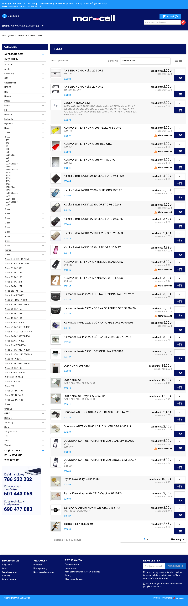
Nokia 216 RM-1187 (14, 291)
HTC (6, 92)
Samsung (8, 422)
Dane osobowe (72, 564)
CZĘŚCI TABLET (13, 450)
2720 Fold (10, 199)
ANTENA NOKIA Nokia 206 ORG (83, 70)
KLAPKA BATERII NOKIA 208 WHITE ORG (89, 159)
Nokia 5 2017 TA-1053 (15, 322)
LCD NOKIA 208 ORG (77, 365)
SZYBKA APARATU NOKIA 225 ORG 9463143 (92, 507)
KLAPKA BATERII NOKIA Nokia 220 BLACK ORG (93, 261)
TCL (6, 436)
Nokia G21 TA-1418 (14, 395)
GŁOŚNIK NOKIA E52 (77, 102)
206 (7, 143)
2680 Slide (11, 187)
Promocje (37, 565)
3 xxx (7, 209)
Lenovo (7, 105)
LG (5, 110)
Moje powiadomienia (74, 579)
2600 (8, 166)
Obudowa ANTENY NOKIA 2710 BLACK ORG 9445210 (97, 412)
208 (7, 149)
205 (7, 140)
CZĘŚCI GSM (11, 59)
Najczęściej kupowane (43, 572)
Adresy (68, 575)
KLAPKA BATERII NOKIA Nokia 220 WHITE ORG (93, 278)
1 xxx (7, 133)
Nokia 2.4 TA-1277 (13, 286)
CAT (6, 78)
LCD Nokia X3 (72, 379)
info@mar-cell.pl (98, 3)
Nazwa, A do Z (145, 61)
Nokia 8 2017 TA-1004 (15, 372)
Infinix (7, 101)
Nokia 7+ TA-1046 (13, 359)
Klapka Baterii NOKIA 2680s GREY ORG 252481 (93, 204)
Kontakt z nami (9, 579)
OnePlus (8, 409)
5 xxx (7, 213)
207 (7, 146)
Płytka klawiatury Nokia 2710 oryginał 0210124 (93, 493)
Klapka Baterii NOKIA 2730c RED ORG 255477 (92, 247)
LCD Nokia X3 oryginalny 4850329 (85, 396)
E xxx (7, 245)
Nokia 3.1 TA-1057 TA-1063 (18, 304)
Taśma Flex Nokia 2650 (78, 523)
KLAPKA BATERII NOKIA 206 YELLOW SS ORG (92, 127)
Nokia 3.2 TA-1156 (13, 309)
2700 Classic (11, 193)
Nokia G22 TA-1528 (14, 400)
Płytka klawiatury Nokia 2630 (82, 479)
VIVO (6, 440)
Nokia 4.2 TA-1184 (13, 318)
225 (7, 158)
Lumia (8, 250)
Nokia (7, 128)
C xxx (7, 241)
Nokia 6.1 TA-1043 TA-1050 (18, 350)
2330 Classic (11, 164)
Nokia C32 (9, 386)
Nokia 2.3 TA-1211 (13, 282)
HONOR (7, 87)
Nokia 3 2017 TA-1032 (15, 295)
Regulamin (7, 565)
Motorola (8, 119)
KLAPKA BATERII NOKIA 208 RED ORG (88, 143)
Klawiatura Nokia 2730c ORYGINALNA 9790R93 (93, 351)
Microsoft (8, 114)
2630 (8, 178)
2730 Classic (11, 202)
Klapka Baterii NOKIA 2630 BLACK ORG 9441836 (94, 175)
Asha (7, 236)
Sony (6, 427)
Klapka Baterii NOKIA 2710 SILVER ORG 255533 (93, 233)
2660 (8, 184)
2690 (8, 190)
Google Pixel (10, 83)
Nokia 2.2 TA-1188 (13, 277)
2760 (8, 205)
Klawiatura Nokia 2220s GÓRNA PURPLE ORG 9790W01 (98, 322)
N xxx (7, 254)
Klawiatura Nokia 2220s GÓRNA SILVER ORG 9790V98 (97, 337)
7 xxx (7, 223)
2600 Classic (11, 169)
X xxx (7, 404)
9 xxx (7, 232)
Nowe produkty (40, 568)
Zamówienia (71, 568)
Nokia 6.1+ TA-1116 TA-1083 (18, 354)
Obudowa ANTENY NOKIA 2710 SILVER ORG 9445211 (97, 426)
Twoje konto (73, 560)
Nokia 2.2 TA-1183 (13, 273)
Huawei (7, 96)
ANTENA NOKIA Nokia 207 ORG (83, 86)
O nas (4, 568)
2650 (8, 181)
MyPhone (8, 123)
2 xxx (7, 137)
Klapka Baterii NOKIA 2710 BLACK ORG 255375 (93, 219)
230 (7, 161)
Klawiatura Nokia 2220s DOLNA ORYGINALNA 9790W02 (99, 294)
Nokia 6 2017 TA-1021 (15, 341)
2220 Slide (11, 155)
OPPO (7, 413)
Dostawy (6, 576)
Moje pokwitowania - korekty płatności (82, 572)
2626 (8, 175)
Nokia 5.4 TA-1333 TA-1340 (18, 336)
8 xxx (7, 227)
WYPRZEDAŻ (11, 460)
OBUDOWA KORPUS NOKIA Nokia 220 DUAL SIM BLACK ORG (99, 442)
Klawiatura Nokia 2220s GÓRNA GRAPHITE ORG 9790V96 (100, 308)
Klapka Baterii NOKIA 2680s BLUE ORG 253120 (93, 190)
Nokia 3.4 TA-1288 (13, 313)
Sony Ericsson (10, 431)
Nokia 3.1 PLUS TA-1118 (16, 300)
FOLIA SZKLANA (13, 455)
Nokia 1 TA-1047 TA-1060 (17, 259)
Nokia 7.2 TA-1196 (13, 368)
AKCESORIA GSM (13, 54)
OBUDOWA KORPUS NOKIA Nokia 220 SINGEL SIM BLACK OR (100, 461)
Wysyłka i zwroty (10, 572)
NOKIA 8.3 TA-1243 (14, 377)
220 (7, 152)
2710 (8, 196)
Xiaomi (7, 445)
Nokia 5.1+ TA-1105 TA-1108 (18, 332)
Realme (8, 418)
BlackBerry (9, 73)
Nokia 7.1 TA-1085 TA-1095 (18, 363)
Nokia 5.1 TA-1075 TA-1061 (18, 327)
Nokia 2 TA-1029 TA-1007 (17, 263)
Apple (7, 69)
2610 (8, 172)
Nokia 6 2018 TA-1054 (15, 345)
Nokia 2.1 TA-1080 (13, 268)
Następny (178, 539)
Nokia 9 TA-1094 (12, 381)
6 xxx (7, 218)
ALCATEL (8, 64)
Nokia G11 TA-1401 (14, 391)
